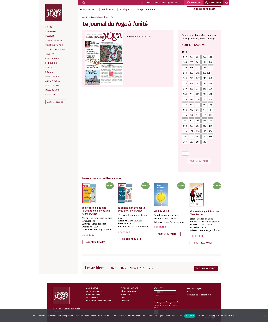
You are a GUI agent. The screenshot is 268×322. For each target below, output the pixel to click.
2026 (113, 268)
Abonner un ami (93, 294)
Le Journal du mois (204, 9)
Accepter (190, 315)
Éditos (48, 27)
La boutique (125, 294)
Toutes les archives (205, 268)
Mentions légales (194, 288)
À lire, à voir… (52, 81)
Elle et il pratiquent (55, 49)
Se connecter (92, 297)
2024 (132, 268)
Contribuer (125, 300)
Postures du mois (54, 45)
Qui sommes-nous (128, 291)
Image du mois (52, 90)
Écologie (125, 9)
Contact (164, 3)
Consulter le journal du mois (98, 300)
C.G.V (189, 291)
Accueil (84, 17)
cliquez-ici (157, 308)
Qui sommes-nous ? (150, 3)
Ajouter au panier (199, 161)
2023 (142, 268)
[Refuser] (264, 315)
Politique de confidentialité (199, 295)
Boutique (173, 3)
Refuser (201, 315)
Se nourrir (51, 63)
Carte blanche (52, 58)
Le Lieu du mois (52, 85)
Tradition (50, 54)
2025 (123, 268)
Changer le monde (145, 9)
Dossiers (49, 36)
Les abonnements (94, 291)
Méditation (108, 9)
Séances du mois (53, 40)
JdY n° (185, 51)
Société (49, 72)
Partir (48, 67)
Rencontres (51, 31)
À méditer (50, 94)
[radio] (185, 57)
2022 (152, 268)
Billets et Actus (53, 76)
